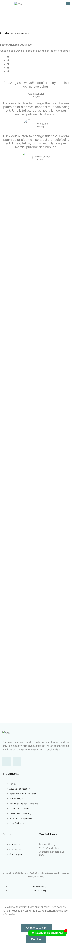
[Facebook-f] (6, 761)
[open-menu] (68, 3)
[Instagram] (17, 761)
